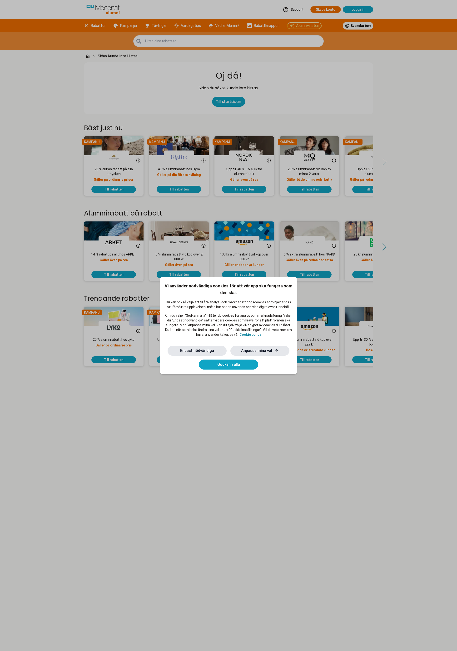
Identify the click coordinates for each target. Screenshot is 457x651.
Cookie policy (250, 334)
